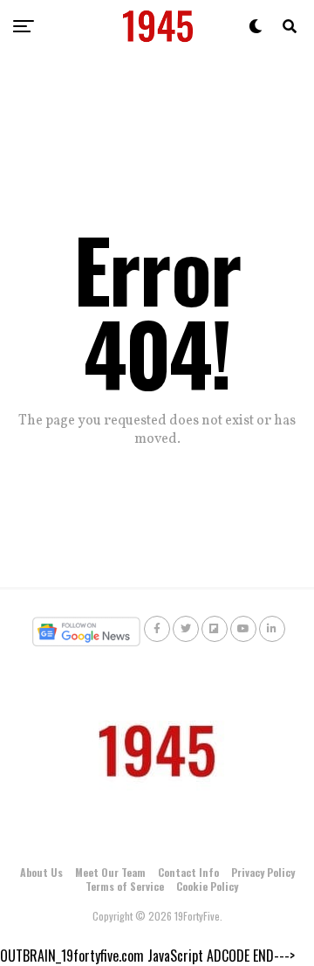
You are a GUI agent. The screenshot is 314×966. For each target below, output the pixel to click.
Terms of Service (124, 886)
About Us (41, 872)
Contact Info (188, 872)
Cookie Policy (207, 886)
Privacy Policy (263, 872)
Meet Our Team (110, 872)
